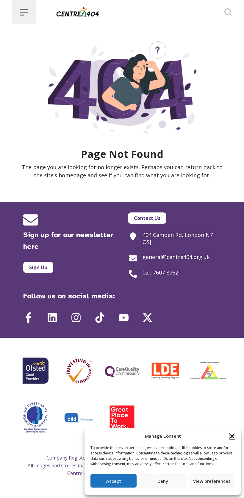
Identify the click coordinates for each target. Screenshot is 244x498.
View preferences (212, 481)
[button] (232, 436)
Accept (113, 481)
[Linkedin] (52, 317)
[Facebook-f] (28, 317)
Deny (162, 481)
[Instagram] (76, 317)
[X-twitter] (147, 317)
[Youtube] (123, 317)
